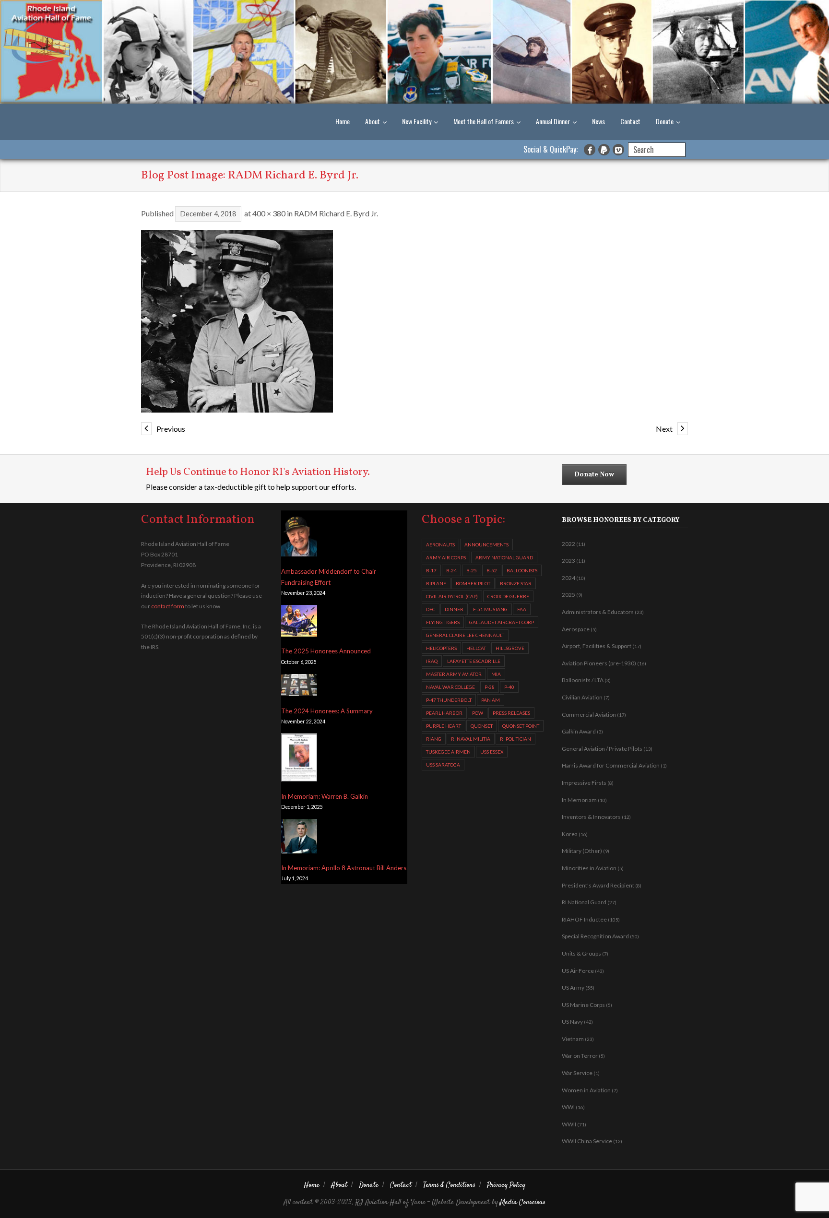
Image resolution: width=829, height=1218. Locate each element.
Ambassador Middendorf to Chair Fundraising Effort (328, 577)
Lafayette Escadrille (473, 661)
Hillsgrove (510, 648)
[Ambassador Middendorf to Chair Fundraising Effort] (299, 536)
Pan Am (490, 700)
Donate (665, 121)
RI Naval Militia (470, 739)
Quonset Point (520, 726)
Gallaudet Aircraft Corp (501, 622)
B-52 (491, 570)
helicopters (441, 648)
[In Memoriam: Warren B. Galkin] (299, 759)
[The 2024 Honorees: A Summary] (299, 687)
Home (342, 121)
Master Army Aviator (454, 674)
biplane (436, 583)
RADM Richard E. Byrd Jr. (336, 213)
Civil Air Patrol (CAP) (452, 596)
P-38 (490, 687)
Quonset (482, 726)
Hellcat (476, 648)
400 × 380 (268, 213)
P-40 (509, 687)
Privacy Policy (506, 1185)
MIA (496, 674)
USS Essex (491, 752)
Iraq (432, 661)
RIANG (433, 739)
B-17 (431, 570)
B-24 (451, 570)
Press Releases (511, 713)
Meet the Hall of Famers (483, 121)
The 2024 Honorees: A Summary (327, 711)
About (372, 121)
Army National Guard (504, 557)
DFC (430, 609)
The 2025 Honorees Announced (326, 651)
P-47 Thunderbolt (449, 700)
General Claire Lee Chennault (465, 635)
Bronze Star (516, 583)
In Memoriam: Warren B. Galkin (324, 796)
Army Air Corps (446, 557)
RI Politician (515, 739)
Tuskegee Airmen (448, 752)
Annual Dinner (553, 121)
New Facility (416, 121)
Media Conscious (522, 1202)
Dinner (454, 609)
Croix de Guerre (508, 596)
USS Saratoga (443, 765)
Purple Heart (443, 726)
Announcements (486, 544)
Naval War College (450, 687)
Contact (630, 121)
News (598, 121)
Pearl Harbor (444, 713)
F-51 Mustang (490, 609)
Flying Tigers (443, 622)
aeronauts (440, 544)
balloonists (522, 570)
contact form (167, 606)
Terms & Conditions (449, 1185)
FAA (521, 609)
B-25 (471, 570)
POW (477, 713)
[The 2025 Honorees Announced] (299, 622)
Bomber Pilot (473, 583)
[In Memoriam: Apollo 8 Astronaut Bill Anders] (299, 837)
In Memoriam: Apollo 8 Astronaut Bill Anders (343, 868)
